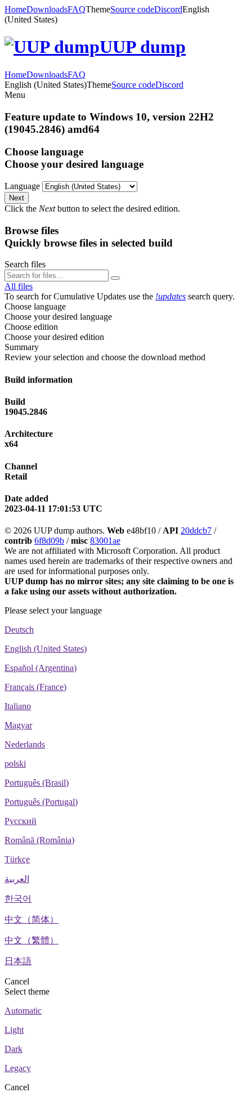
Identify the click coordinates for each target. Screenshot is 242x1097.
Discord (168, 9)
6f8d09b (49, 540)
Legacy (18, 1068)
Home (15, 9)
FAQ (77, 9)
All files (19, 286)
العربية (17, 879)
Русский (21, 821)
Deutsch (19, 629)
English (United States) (46, 648)
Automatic (23, 1010)
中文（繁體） (32, 940)
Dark (14, 1049)
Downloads (47, 9)
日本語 (18, 961)
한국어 (18, 898)
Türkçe (17, 859)
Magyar (18, 725)
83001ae (105, 540)
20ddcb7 (196, 530)
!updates (170, 296)
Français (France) (35, 687)
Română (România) (39, 840)
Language (22, 186)
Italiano (18, 706)
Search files (25, 264)
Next (16, 198)
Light (14, 1030)
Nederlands (25, 744)
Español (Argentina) (41, 668)
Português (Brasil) (37, 782)
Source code (132, 9)
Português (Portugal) (41, 802)
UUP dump (143, 47)
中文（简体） (32, 919)
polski (15, 763)
